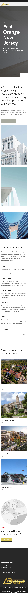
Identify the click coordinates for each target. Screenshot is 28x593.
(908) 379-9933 (8, 564)
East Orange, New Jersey (8, 415)
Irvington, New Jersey (7, 482)
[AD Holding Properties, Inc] (5, 4)
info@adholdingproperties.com (8, 567)
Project (2, 383)
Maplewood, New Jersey (8, 448)
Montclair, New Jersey (7, 381)
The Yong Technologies (16, 585)
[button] (22, 70)
